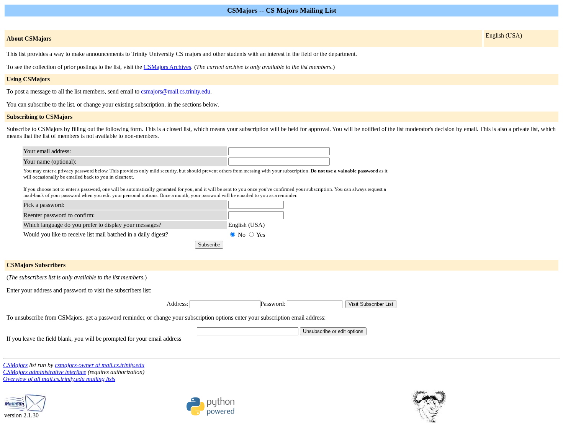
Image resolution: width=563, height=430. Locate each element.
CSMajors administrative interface (44, 372)
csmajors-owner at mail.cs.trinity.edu (99, 365)
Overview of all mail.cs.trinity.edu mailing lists (59, 379)
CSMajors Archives (167, 67)
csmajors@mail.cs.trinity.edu (175, 91)
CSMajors (15, 365)
